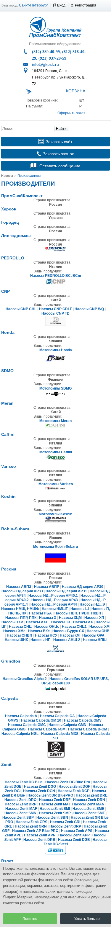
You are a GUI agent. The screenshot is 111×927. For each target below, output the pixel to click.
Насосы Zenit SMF (89, 813)
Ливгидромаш (16, 235)
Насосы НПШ (95, 640)
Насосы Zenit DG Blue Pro (67, 782)
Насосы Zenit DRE (91, 795)
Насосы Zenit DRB (39, 840)
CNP (5, 291)
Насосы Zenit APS (76, 831)
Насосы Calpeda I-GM (46, 729)
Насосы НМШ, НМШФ (20, 609)
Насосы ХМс (14, 631)
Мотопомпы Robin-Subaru (55, 547)
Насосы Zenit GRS (31, 822)
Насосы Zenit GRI (65, 822)
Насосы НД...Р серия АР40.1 (53, 596)
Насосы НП (40, 640)
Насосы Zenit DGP (73, 791)
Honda (8, 332)
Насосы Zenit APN (40, 835)
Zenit (6, 764)
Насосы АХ (83, 622)
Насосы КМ (70, 635)
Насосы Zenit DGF (74, 786)
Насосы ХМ (99, 626)
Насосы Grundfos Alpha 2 (25, 679)
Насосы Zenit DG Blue (24, 782)
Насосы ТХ (60, 622)
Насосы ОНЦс (46, 626)
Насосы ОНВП (19, 635)
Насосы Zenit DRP (20, 804)
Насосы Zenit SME (88, 809)
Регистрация (85, 5)
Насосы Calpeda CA (57, 716)
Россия (8, 569)
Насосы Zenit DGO (40, 786)
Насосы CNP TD (55, 313)
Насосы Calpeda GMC (27, 725)
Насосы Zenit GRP (65, 826)
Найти (61, 129)
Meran (7, 403)
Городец (10, 222)
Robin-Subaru (15, 529)
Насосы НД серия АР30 (82, 587)
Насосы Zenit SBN (52, 817)
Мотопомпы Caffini (55, 452)
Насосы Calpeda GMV (83, 720)
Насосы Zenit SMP (55, 813)
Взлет (7, 861)
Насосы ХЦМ (70, 618)
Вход (61, 5)
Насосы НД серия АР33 (22, 591)
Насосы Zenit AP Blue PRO (35, 831)
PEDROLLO (12, 258)
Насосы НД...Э (92, 604)
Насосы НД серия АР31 (66, 591)
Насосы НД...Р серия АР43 (54, 600)
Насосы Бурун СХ (68, 631)
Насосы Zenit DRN (89, 800)
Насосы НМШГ (55, 609)
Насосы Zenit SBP (18, 817)
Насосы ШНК (16, 640)
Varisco (8, 466)
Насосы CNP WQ (89, 309)
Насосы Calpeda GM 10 (41, 720)
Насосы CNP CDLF (55, 309)
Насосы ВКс (39, 631)
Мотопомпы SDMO (55, 388)
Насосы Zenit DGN (39, 791)
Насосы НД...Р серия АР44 (53, 604)
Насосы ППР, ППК (20, 618)
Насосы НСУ (46, 635)
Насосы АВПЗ (18, 587)
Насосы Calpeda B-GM (87, 729)
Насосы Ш (79, 609)
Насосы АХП (37, 622)
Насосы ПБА (40, 613)
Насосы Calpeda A (21, 716)
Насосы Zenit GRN (31, 826)
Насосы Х (47, 618)
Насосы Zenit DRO (20, 800)
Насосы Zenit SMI (55, 809)
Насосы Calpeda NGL (19, 734)
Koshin (8, 496)
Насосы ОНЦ (20, 626)
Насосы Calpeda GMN (67, 725)
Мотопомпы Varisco (55, 484)
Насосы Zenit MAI (54, 804)
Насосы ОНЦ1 (74, 626)
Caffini (8, 434)
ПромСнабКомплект (22, 195)
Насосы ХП (94, 618)
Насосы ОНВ (98, 631)
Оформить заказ (71, 113)
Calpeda (9, 698)
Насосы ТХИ (12, 622)
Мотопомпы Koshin (55, 514)
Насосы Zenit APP (74, 835)
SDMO (7, 370)
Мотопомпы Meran (55, 421)
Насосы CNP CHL (21, 309)
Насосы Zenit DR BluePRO (50, 795)
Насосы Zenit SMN (20, 813)
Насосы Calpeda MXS (59, 734)
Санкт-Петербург (33, 5)
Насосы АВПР (46, 587)
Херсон (8, 209)
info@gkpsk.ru (45, 64)
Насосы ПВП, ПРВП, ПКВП (77, 613)
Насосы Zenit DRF (54, 800)
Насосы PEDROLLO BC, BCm (55, 276)
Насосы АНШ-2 (66, 640)
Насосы (7, 175)
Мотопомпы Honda (55, 350)
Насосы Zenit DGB (74, 840)
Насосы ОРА (93, 635)
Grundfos (10, 661)
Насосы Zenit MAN (88, 804)
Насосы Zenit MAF (21, 809)
